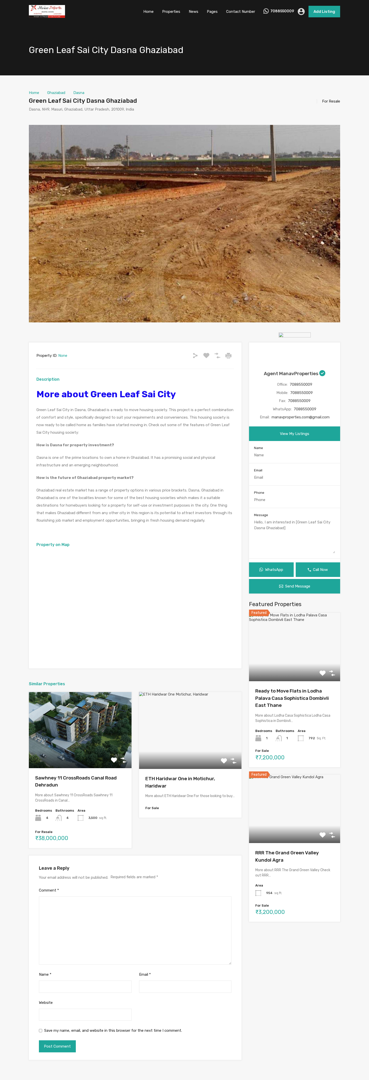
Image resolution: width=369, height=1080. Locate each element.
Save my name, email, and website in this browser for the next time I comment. (113, 1030)
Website (46, 1002)
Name (45, 974)
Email (145, 974)
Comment (49, 890)
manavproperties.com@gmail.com (301, 417)
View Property (80, 753)
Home (148, 11)
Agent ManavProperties (291, 373)
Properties (171, 11)
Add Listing (324, 11)
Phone (259, 493)
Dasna (78, 92)
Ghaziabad (56, 92)
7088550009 (282, 11)
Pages (212, 11)
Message (261, 515)
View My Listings (294, 433)
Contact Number (240, 11)
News (193, 11)
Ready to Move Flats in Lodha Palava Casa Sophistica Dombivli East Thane (292, 698)
